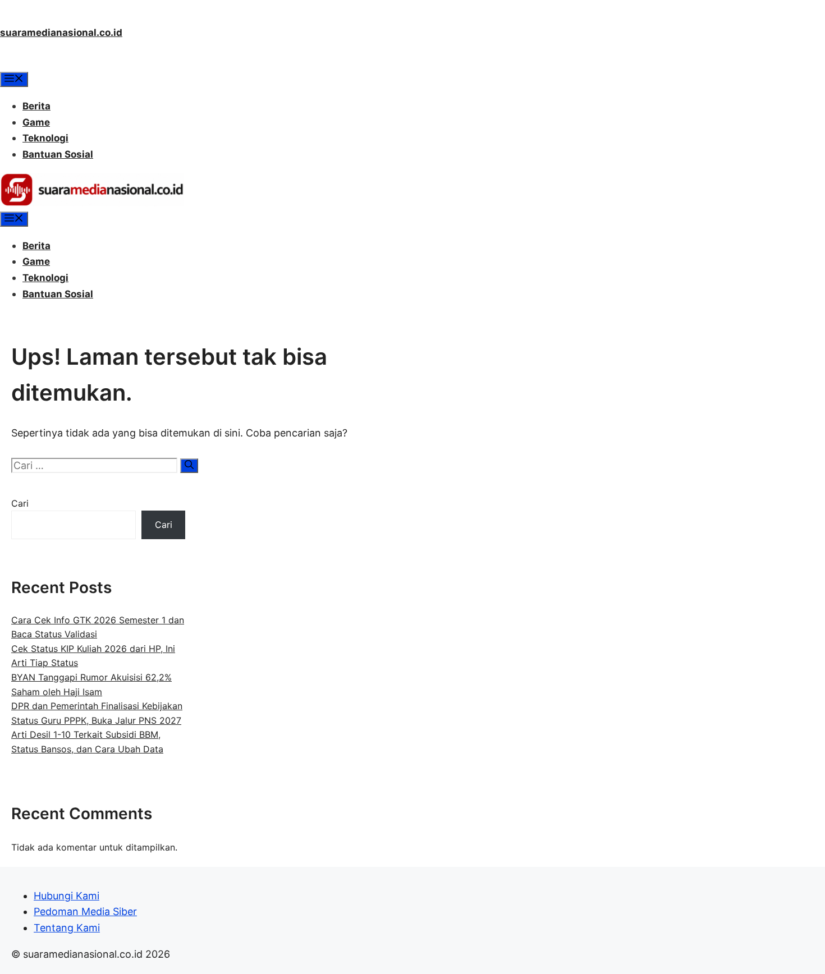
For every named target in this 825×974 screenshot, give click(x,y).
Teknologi (45, 138)
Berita (36, 106)
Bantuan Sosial (57, 154)
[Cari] (189, 465)
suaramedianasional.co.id (61, 32)
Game (36, 122)
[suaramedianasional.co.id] (92, 203)
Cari (20, 503)
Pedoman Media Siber (85, 911)
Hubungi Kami (66, 896)
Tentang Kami (67, 928)
